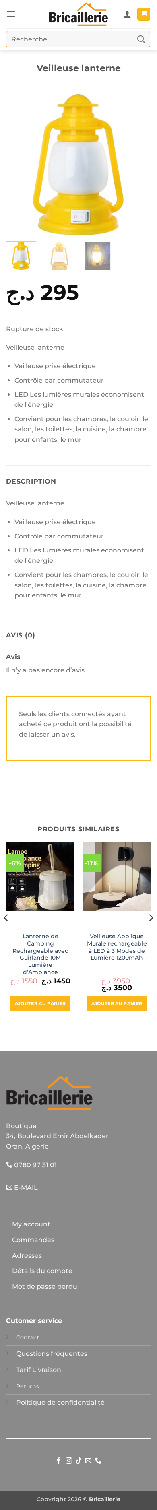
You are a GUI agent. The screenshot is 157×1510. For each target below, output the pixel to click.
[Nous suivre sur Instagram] (68, 1461)
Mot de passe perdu (44, 1286)
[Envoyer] (141, 39)
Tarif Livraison (38, 1370)
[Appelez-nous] (98, 1461)
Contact (27, 1337)
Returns (27, 1386)
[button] (11, 14)
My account (31, 1224)
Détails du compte (42, 1271)
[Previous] (19, 162)
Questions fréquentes (51, 1354)
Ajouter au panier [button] (40, 1003)
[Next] (138, 162)
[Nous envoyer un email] (88, 1461)
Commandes (33, 1240)
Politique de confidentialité (60, 1402)
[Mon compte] (127, 14)
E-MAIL (25, 1187)
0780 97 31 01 (34, 1165)
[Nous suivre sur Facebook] (59, 1461)
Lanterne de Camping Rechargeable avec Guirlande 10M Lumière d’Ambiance (40, 954)
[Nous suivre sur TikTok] (78, 1461)
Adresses (27, 1255)
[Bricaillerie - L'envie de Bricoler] (78, 14)
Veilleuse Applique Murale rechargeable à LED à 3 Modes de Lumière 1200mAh (117, 947)
